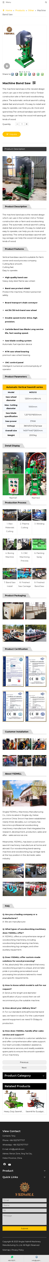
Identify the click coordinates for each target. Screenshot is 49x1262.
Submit (24, 1228)
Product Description (15, 149)
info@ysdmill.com (16, 1149)
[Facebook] (5, 1165)
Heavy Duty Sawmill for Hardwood (13, 1111)
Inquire (13, 134)
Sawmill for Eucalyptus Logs (35, 1111)
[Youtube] (10, 1165)
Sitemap (6, 1250)
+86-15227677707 (20, 1145)
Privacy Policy (18, 1250)
